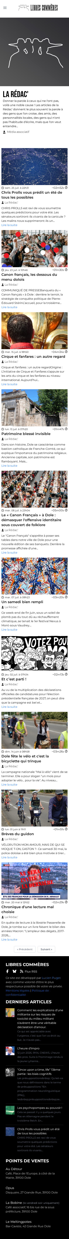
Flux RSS (31, 971)
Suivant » (46, 949)
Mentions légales (18, 990)
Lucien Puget (51, 978)
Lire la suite (9, 225)
